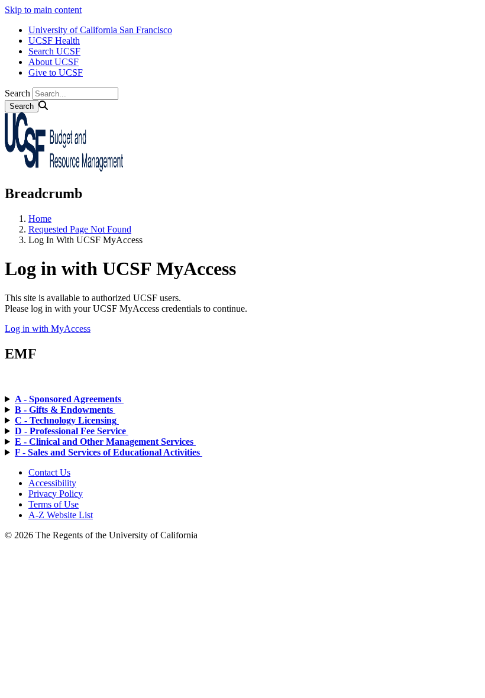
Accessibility (52, 483)
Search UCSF (54, 51)
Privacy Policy (55, 494)
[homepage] (64, 168)
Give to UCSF (55, 72)
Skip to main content (43, 10)
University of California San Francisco (100, 30)
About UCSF (53, 62)
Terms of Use (53, 504)
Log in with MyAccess (47, 329)
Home (39, 219)
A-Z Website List (60, 515)
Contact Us (49, 472)
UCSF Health (54, 40)
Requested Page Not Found (79, 229)
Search (17, 93)
